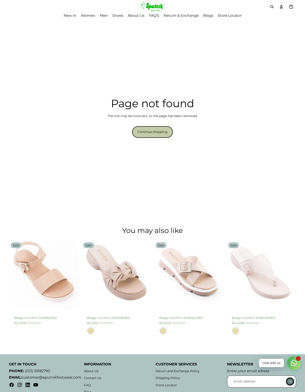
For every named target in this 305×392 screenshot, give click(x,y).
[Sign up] (290, 381)
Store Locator (166, 385)
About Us (91, 371)
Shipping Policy (168, 378)
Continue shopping (152, 132)
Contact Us (92, 378)
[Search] (272, 7)
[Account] (281, 7)
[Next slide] (72, 275)
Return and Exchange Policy (178, 371)
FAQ (87, 385)
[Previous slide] (15, 275)
